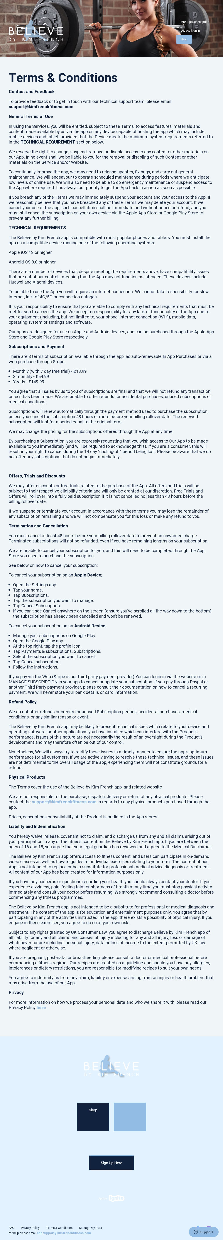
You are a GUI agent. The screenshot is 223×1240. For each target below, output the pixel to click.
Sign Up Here (111, 1162)
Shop (184, 39)
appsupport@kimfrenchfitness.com (64, 1233)
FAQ (11, 1228)
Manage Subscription (195, 22)
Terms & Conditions (59, 1228)
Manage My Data (90, 1228)
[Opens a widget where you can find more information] (204, 1232)
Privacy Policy (30, 1228)
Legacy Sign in (190, 30)
